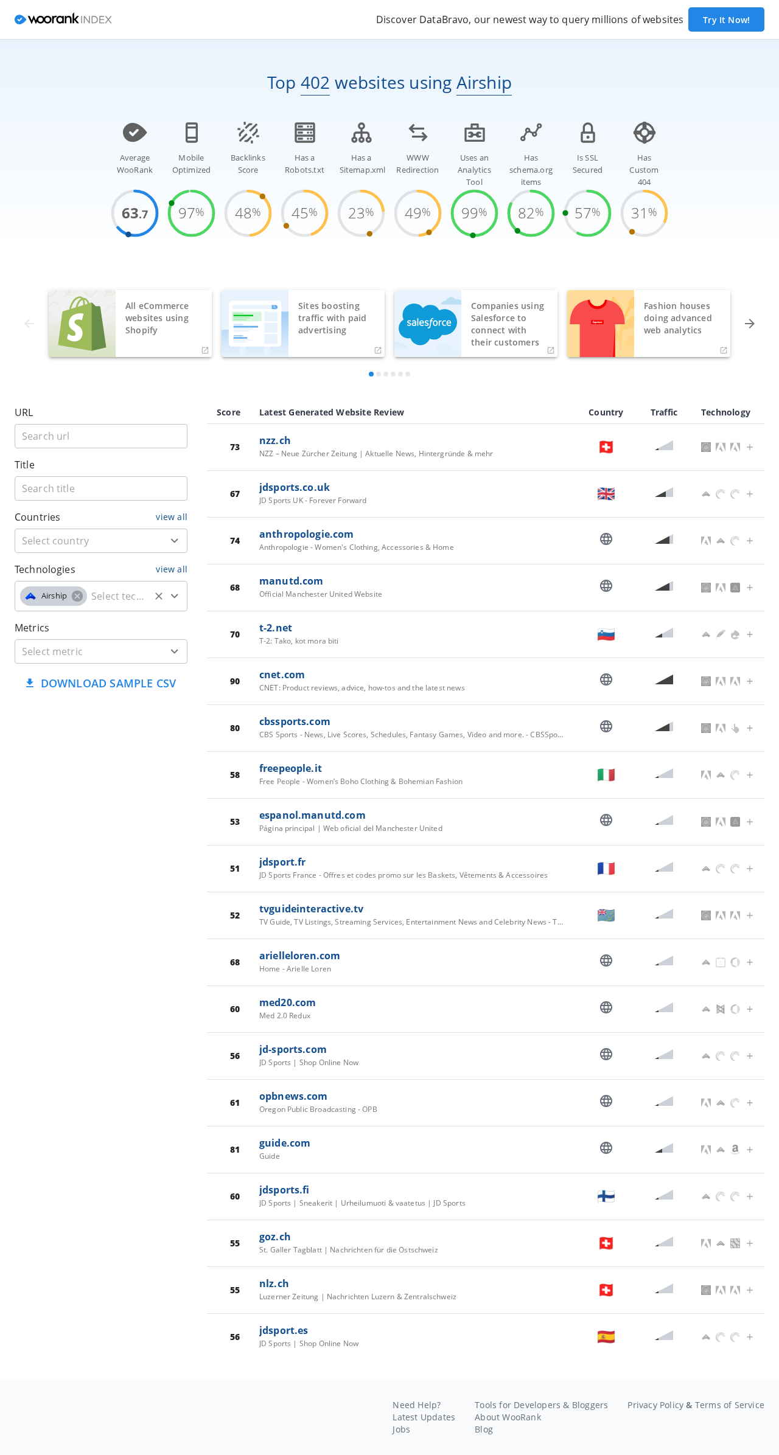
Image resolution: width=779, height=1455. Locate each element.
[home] (63, 19)
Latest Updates (424, 1417)
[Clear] (158, 596)
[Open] (174, 540)
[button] (53, 596)
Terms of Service (729, 1405)
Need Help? (417, 1405)
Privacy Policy (655, 1405)
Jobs (401, 1429)
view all (171, 517)
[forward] (749, 323)
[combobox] (101, 541)
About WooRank (508, 1417)
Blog (484, 1429)
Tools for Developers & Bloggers (541, 1405)
